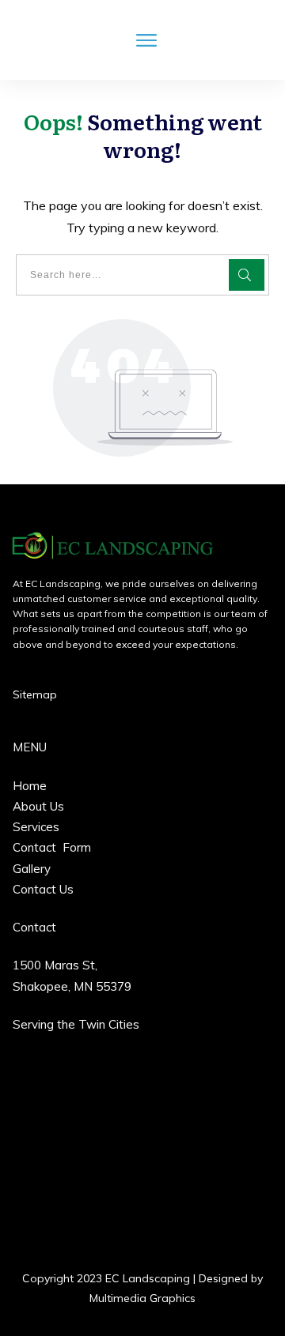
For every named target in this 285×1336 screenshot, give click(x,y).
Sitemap (35, 694)
